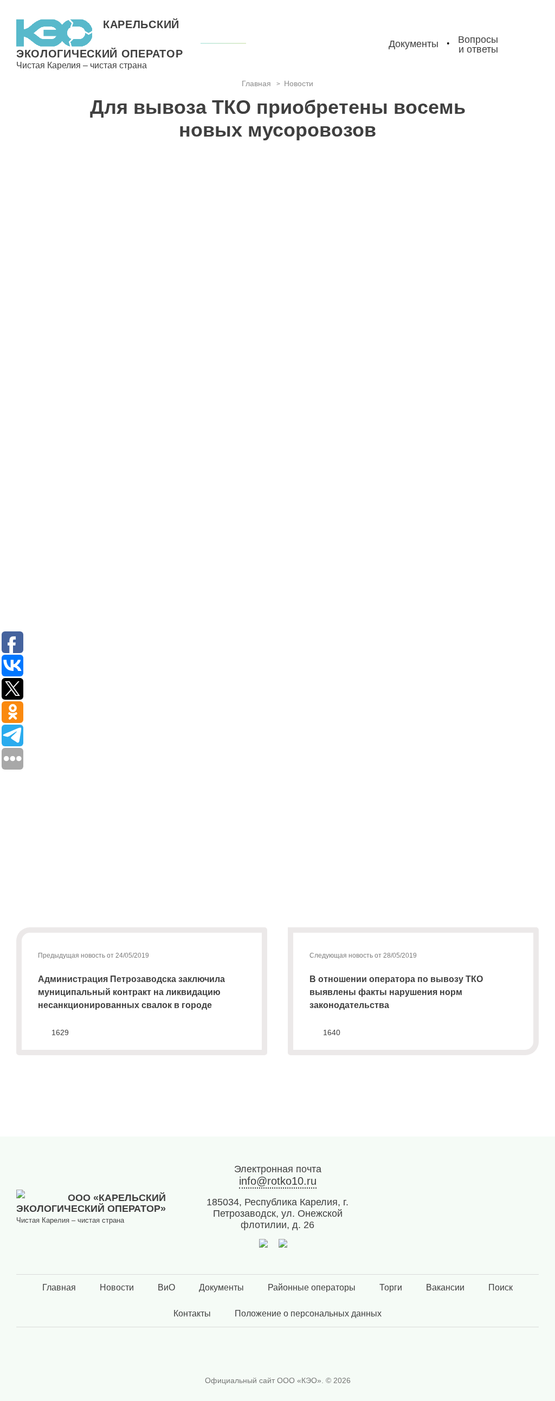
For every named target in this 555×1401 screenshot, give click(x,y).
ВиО (166, 1287)
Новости (117, 1287)
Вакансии (445, 1287)
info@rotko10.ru (278, 1181)
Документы (221, 1287)
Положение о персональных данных (308, 1313)
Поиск (500, 1287)
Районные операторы (312, 1287)
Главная (59, 1287)
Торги (390, 1287)
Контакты (192, 1313)
